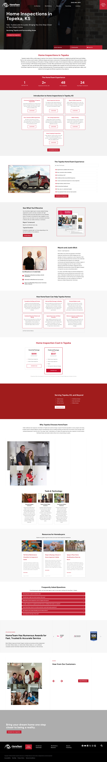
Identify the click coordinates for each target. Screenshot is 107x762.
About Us (58, 6)
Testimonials (39, 747)
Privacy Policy (21, 758)
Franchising (68, 6)
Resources (53, 747)
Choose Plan (34, 366)
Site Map (14, 758)
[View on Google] (95, 745)
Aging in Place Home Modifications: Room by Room (73, 557)
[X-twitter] (90, 745)
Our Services (37, 6)
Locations (78, 6)
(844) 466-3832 (76, 2)
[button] (53, 636)
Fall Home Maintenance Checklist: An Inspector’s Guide (30, 557)
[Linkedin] (87, 745)
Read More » (25, 572)
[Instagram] (92, 745)
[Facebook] (82, 745)
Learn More (31, 110)
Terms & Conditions (30, 758)
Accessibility (7, 758)
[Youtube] (85, 745)
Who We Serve (48, 6)
